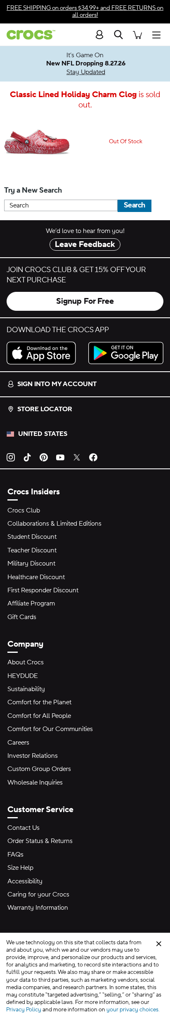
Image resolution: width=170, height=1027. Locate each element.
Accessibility (24, 881)
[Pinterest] (44, 457)
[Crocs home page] (27, 35)
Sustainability (26, 689)
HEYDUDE (22, 676)
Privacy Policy (23, 1009)
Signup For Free (85, 301)
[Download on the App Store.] (44, 353)
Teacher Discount (32, 550)
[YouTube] (60, 457)
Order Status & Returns (40, 841)
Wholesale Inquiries (35, 782)
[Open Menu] (158, 34)
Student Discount (32, 537)
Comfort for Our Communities (50, 729)
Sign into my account (57, 384)
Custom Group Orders (39, 769)
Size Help (20, 868)
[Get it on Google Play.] (125, 353)
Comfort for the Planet (39, 702)
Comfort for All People (39, 716)
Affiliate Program (31, 603)
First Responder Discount (42, 590)
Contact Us (23, 828)
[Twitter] (77, 457)
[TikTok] (27, 457)
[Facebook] (93, 457)
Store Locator (44, 409)
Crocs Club (23, 510)
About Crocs (25, 662)
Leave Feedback (85, 244)
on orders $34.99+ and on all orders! (85, 11)
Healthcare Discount (36, 577)
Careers (18, 742)
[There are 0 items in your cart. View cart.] (137, 34)
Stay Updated (85, 72)
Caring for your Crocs (38, 894)
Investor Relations (32, 756)
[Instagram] (11, 457)
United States (42, 434)
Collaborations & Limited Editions (54, 523)
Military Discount (31, 563)
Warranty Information (37, 908)
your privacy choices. (133, 1009)
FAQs (15, 854)
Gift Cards (21, 617)
